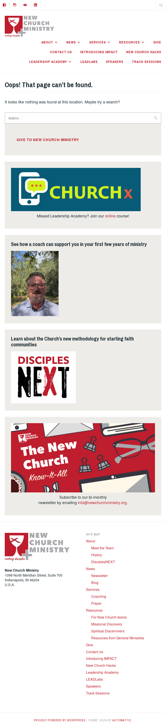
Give (157, 42)
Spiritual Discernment (107, 630)
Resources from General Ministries (117, 637)
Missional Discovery (106, 624)
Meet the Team (102, 547)
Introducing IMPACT (99, 52)
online (110, 216)
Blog (94, 582)
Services (97, 42)
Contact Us (61, 52)
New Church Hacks (143, 52)
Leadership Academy (48, 61)
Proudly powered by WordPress (59, 720)
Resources (129, 42)
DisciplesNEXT (103, 561)
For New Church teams (109, 617)
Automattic (121, 720)
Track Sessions (146, 61)
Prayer (96, 603)
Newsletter (99, 575)
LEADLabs (89, 61)
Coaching (98, 596)
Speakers (114, 61)
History (96, 554)
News (71, 42)
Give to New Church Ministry (48, 139)
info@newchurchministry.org (102, 502)
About (47, 42)
